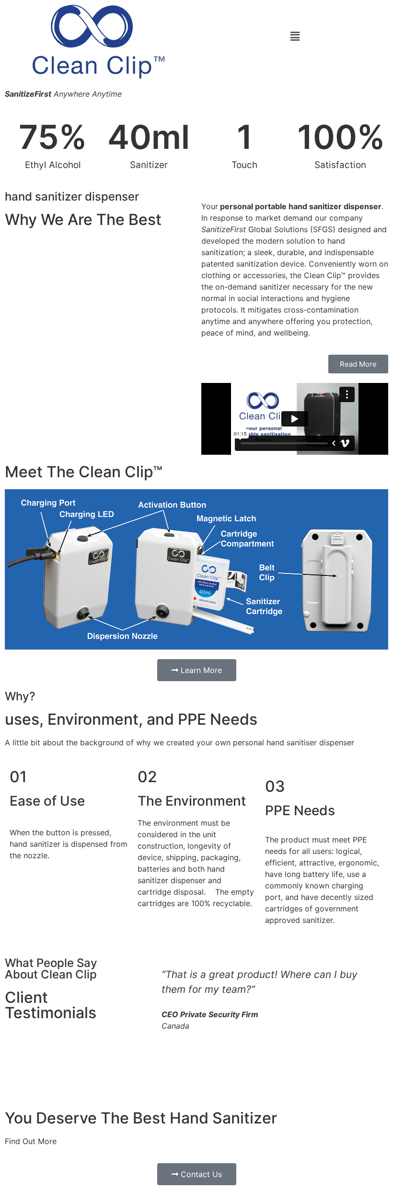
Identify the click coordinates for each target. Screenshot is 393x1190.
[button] (295, 36)
